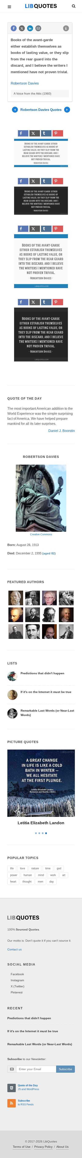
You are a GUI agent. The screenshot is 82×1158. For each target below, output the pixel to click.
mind (41, 875)
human (28, 875)
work (53, 875)
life (12, 868)
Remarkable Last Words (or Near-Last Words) (39, 1044)
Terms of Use (21, 1146)
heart (13, 881)
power (13, 875)
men (40, 881)
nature (35, 868)
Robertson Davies (25, 83)
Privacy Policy (43, 1146)
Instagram (17, 980)
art (63, 875)
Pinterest (16, 992)
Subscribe (65, 1069)
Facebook (17, 974)
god (59, 868)
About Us (62, 1146)
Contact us (14, 949)
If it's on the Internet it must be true (46, 692)
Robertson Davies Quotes (41, 109)
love (22, 868)
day (51, 881)
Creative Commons (41, 534)
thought (27, 881)
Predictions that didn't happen (42, 673)
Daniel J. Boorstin (61, 431)
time (47, 868)
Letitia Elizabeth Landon (41, 823)
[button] (73, 5)
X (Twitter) (17, 986)
